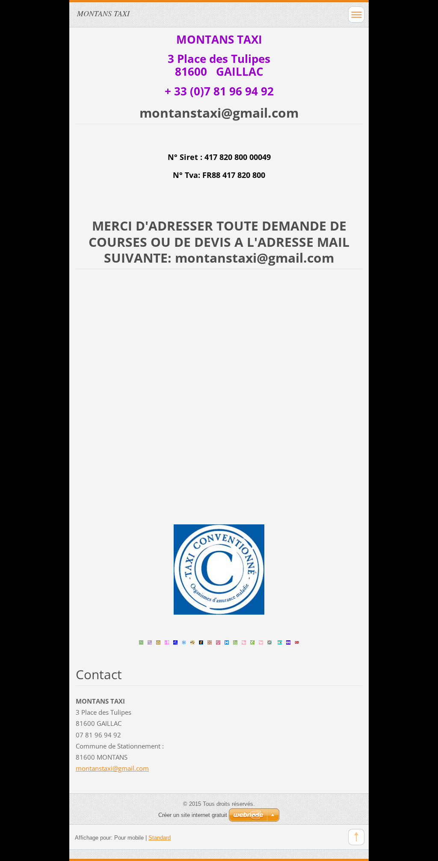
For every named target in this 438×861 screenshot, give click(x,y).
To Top (356, 837)
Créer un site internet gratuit (192, 815)
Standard (159, 837)
